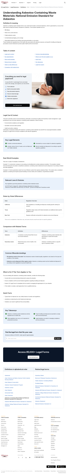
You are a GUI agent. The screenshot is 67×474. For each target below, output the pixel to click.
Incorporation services (56, 421)
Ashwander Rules (9, 392)
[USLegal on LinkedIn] (26, 457)
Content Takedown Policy (61, 471)
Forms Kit (36, 444)
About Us (36, 421)
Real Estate (20, 442)
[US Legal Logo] (4, 456)
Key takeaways (39, 62)
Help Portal (36, 423)
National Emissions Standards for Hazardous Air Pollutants (46, 386)
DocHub (52, 447)
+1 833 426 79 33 (38, 457)
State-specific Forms (38, 442)
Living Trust (3, 436)
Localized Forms (37, 440)
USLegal (52, 438)
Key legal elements (9, 56)
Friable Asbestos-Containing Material (44, 380)
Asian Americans (9, 395)
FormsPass (53, 439)
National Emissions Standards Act (43, 404)
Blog (35, 427)
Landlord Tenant (4, 434)
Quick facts (38, 59)
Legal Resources (37, 425)
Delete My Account (38, 432)
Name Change (4, 438)
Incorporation (4, 432)
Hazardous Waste (39, 375)
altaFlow (53, 445)
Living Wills (20, 436)
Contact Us (36, 430)
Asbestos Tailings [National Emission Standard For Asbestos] (17, 405)
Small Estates (20, 444)
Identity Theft (4, 430)
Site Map (36, 434)
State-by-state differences (11, 64)
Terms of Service (46, 471)
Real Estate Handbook (39, 450)
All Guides (36, 452)
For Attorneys (54, 431)
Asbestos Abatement (40, 401)
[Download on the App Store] (51, 466)
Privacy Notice (53, 471)
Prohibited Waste (39, 383)
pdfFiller (53, 441)
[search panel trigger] (65, 3)
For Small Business (55, 429)
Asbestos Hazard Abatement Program (14, 385)
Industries (36, 436)
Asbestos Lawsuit (9, 387)
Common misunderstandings (42, 54)
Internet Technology (22, 432)
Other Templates (21, 451)
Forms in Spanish (38, 438)
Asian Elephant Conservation (11, 382)
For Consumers (54, 428)
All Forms (20, 447)
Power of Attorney (21, 440)
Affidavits (20, 419)
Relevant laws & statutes (10, 62)
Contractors (3, 423)
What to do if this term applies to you (44, 56)
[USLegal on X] (19, 457)
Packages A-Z (4, 445)
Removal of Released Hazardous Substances (46, 378)
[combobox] (33, 338)
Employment (4, 429)
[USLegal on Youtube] (30, 457)
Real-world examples (10, 59)
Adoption (3, 419)
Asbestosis (7, 375)
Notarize (53, 419)
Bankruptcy (3, 421)
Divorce (2, 425)
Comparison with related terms (12, 67)
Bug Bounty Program (62, 472)
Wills (19, 445)
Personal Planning (5, 440)
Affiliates (36, 429)
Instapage (53, 449)
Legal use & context (9, 54)
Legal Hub (36, 419)
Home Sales (3, 427)
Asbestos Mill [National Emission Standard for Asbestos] (18, 401)
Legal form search (40, 64)
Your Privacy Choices (38, 471)
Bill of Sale (20, 423)
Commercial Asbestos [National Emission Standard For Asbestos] (48, 397)
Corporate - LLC (21, 425)
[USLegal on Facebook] (22, 457)
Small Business (4, 442)
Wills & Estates (4, 444)
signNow (53, 443)
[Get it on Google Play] (61, 466)
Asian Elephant (8, 390)
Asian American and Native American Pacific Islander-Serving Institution (17, 378)
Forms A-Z (20, 449)
